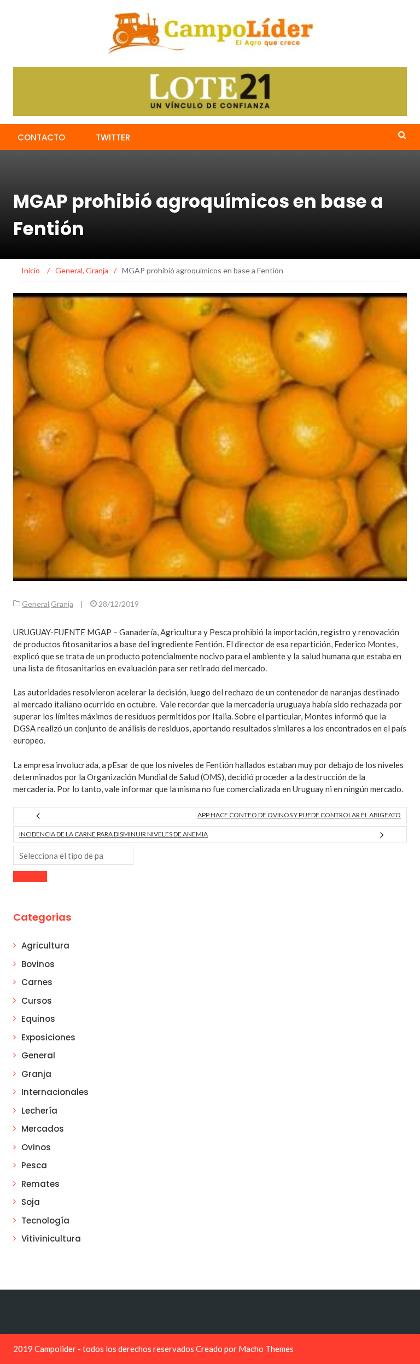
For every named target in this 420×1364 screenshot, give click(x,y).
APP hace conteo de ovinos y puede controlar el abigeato (299, 815)
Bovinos (38, 964)
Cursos (36, 1000)
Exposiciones (48, 1037)
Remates (40, 1184)
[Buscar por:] (73, 855)
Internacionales (55, 1092)
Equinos (38, 1019)
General (35, 603)
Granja (62, 603)
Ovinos (36, 1147)
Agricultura (45, 945)
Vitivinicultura (51, 1238)
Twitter (113, 137)
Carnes (36, 982)
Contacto (41, 137)
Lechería (39, 1110)
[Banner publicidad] (210, 90)
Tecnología (45, 1220)
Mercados (42, 1128)
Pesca (34, 1165)
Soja (30, 1202)
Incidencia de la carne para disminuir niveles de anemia (113, 834)
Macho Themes (266, 1349)
